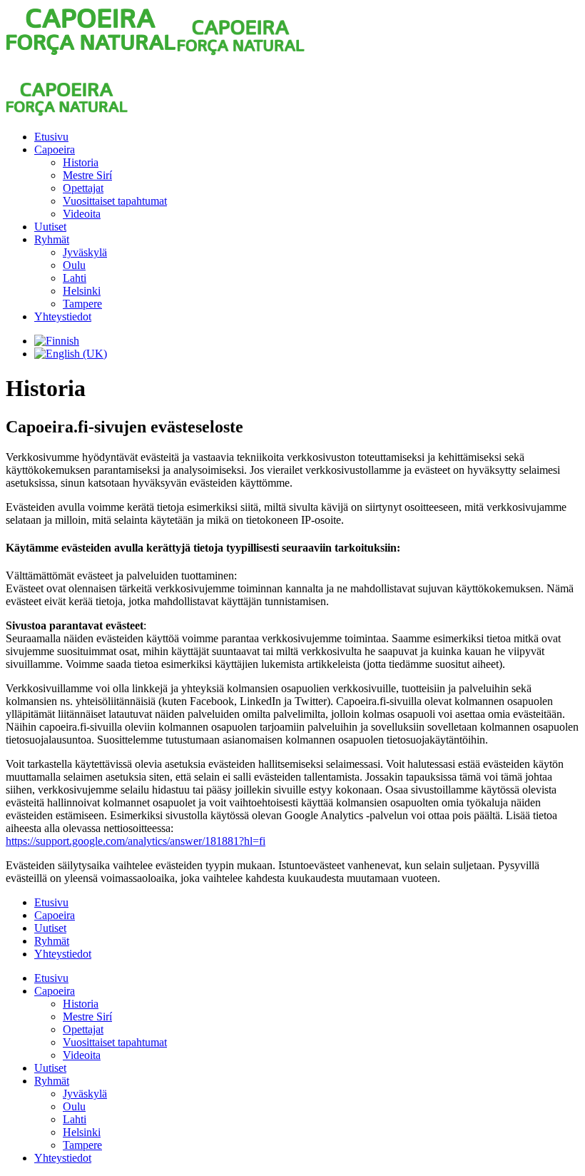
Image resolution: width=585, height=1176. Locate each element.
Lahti (74, 278)
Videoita (82, 214)
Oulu (74, 265)
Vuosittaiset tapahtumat (115, 201)
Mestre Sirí (87, 175)
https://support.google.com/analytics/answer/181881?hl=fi (135, 841)
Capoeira (54, 149)
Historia (80, 162)
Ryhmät (51, 239)
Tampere (82, 304)
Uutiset (50, 226)
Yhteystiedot (62, 316)
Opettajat (83, 188)
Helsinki (82, 291)
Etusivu (51, 137)
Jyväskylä (85, 252)
